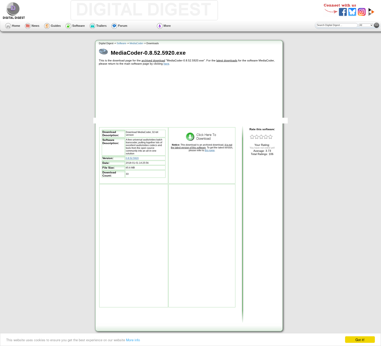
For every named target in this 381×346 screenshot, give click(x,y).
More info (133, 339)
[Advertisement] (189, 95)
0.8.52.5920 (132, 158)
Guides (55, 25)
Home (15, 25)
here (166, 63)
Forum (122, 25)
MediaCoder (136, 43)
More (167, 25)
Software (78, 25)
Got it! (360, 339)
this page (210, 150)
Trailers (101, 25)
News (35, 25)
